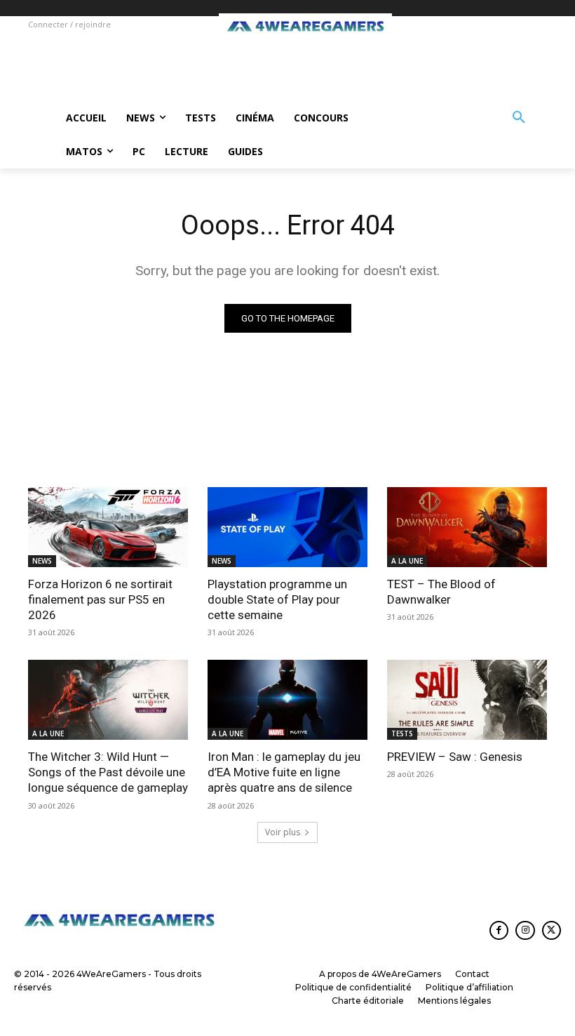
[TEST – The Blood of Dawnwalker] (467, 527)
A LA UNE (407, 561)
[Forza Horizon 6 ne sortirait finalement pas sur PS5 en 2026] (108, 527)
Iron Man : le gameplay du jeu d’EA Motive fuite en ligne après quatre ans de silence (284, 772)
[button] (519, 118)
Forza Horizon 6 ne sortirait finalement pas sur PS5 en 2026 (100, 599)
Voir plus (282, 832)
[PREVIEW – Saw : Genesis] (467, 700)
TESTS (402, 733)
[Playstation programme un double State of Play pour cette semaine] (287, 527)
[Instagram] (524, 930)
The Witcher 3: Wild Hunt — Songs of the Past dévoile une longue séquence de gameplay (108, 772)
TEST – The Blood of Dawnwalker (441, 591)
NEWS (42, 561)
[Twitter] (551, 930)
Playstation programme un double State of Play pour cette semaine (277, 599)
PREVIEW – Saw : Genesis (454, 757)
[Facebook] (498, 930)
